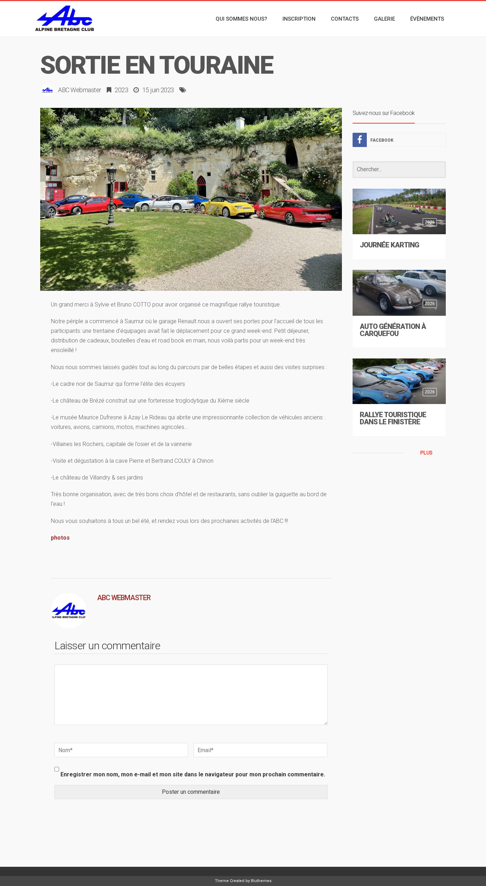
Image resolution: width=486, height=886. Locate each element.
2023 (121, 90)
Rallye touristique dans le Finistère (393, 418)
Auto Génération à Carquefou (393, 330)
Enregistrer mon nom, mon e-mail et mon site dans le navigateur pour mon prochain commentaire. (192, 774)
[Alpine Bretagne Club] (65, 19)
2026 (430, 222)
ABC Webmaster (79, 90)
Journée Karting (389, 245)
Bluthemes (261, 881)
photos (60, 537)
